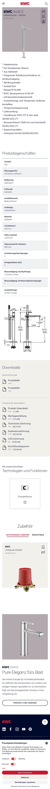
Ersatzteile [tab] (38, 535)
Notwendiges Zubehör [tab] (17, 535)
